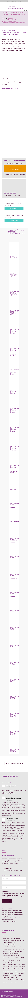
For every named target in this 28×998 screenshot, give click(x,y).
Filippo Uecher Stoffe (8, 953)
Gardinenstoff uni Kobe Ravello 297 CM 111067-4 (14, 594)
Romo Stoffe (6, 977)
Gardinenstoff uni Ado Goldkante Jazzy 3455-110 (14, 274)
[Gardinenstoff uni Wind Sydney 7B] (14, 742)
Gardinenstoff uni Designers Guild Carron (14, 391)
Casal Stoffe (6, 940)
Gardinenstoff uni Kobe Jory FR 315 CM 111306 (14, 540)
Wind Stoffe (5, 982)
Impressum (13, 1)
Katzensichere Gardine (11, 785)
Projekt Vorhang (17, 975)
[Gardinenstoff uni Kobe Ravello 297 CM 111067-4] (14, 585)
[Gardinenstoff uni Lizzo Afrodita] (14, 638)
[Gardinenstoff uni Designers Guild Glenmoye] (14, 439)
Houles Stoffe (6, 957)
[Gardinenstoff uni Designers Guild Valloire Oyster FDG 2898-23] (14, 458)
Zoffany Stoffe (13, 982)
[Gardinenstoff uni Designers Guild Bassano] (14, 322)
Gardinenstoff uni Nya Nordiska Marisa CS (14, 715)
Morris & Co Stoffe (20, 968)
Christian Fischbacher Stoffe (17, 940)
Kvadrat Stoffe (21, 964)
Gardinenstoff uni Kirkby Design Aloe (14, 488)
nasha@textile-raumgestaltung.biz (15, 8)
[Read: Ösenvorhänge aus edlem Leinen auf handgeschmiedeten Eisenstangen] (3, 797)
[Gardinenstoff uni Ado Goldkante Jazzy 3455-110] (14, 265)
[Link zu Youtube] (25, 993)
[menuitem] (4, 994)
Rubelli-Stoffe (13, 977)
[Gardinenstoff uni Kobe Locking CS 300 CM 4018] (14, 549)
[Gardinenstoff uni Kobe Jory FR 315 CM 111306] (14, 531)
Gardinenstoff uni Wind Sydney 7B (14, 750)
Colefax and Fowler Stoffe (9, 944)
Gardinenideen (6, 955)
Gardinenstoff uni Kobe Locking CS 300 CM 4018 (14, 558)
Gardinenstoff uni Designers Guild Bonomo (14, 372)
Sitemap (19, 1)
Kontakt (7, 1)
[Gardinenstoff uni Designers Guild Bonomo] (14, 362)
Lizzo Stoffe (22, 966)
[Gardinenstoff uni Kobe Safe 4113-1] (14, 603)
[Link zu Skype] (22, 993)
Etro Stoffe (20, 951)
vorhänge (22, 979)
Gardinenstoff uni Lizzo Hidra (14, 680)
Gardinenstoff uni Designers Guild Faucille (14, 429)
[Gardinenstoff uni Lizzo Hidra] (14, 672)
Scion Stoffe (16, 979)
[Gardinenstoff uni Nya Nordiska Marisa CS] (14, 706)
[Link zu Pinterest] (20, 993)
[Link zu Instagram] (18, 993)
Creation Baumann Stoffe (9, 947)
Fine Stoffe (17, 953)
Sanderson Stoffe (7, 979)
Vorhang (18, 215)
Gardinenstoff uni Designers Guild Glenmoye (14, 448)
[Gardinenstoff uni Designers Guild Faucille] (14, 420)
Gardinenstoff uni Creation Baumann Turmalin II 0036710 (14, 312)
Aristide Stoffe (6, 938)
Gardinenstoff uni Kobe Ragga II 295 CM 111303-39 (14, 576)
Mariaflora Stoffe (7, 968)
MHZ (13, 968)
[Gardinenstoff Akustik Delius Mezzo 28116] (14, 247)
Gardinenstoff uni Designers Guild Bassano (14, 331)
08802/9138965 (11, 6)
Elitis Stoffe (5, 951)
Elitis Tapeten (12, 951)
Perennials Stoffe (19, 973)
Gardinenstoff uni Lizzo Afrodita (14, 647)
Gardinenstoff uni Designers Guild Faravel (14, 410)
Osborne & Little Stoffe (8, 973)
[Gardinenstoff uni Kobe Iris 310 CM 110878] (14, 514)
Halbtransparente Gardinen (12, 818)
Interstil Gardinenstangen (9, 960)
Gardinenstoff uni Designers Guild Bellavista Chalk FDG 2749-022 (13, 14)
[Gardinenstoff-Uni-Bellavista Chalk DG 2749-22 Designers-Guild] (14, 66)
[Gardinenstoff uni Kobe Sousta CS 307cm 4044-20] (14, 620)
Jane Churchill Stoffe (8, 962)
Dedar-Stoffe (19, 947)
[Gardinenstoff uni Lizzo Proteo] (14, 689)
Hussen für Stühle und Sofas (18, 957)
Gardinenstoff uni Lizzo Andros (14, 663)
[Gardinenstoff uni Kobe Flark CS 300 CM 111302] (14, 496)
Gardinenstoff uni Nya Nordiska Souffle (14, 733)
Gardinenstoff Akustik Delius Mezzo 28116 (14, 255)
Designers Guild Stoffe (18, 949)
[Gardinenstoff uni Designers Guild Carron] (14, 382)
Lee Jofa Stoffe (14, 966)
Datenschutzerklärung (12, 910)
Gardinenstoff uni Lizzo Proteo (14, 697)
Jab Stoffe (18, 960)
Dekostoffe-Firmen (7, 949)
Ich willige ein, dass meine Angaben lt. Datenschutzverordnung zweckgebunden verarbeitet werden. (13, 895)
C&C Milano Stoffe (15, 938)
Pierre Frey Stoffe (7, 975)
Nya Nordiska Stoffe (20, 971)
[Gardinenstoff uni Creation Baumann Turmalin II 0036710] (14, 303)
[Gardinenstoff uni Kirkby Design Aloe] (14, 479)
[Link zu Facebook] (15, 993)
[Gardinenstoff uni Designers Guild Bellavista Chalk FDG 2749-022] (14, 341)
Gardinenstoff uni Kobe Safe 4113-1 (14, 612)
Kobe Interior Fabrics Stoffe (9, 964)
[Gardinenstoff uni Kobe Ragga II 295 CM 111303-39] (14, 567)
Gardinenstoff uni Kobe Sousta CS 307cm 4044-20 (14, 629)
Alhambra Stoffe (7, 936)
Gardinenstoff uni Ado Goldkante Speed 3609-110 (14, 293)
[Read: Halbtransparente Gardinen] (3, 819)
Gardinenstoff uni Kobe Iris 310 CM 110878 (14, 523)
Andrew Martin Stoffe (17, 936)
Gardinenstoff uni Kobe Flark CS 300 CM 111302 (14, 505)
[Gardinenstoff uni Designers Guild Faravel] (14, 401)
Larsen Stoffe (6, 966)
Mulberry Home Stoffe (8, 971)
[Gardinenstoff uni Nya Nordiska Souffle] (14, 724)
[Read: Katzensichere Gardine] (3, 785)
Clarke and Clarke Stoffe (9, 942)
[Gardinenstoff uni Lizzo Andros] (14, 655)
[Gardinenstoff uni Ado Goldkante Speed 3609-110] (14, 284)
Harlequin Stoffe (15, 955)
